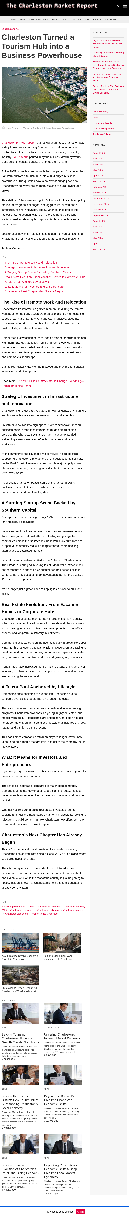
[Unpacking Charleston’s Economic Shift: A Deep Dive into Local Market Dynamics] (63, 1144)
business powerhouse (49, 906)
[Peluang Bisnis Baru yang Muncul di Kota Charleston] (62, 943)
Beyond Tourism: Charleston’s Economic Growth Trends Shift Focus (20, 1038)
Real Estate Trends (38, 19)
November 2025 (101, 204)
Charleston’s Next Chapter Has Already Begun (34, 291)
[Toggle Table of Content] (4, 257)
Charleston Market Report (18, 142)
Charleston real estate (48, 910)
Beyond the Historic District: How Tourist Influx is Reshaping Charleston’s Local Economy (108, 64)
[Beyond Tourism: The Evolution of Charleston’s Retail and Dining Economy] (20, 1144)
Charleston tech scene (16, 913)
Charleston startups (73, 910)
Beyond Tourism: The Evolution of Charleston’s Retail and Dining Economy (20, 1169)
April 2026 (98, 175)
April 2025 (98, 243)
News (22, 19)
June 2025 (98, 232)
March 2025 (99, 249)
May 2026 (98, 170)
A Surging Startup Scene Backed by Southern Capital (38, 272)
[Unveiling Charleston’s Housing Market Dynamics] (63, 1013)
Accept (80, 1212)
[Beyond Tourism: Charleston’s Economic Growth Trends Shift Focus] (20, 1013)
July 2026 (97, 158)
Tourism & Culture (80, 19)
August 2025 (99, 221)
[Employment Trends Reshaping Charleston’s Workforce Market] (20, 975)
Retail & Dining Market (104, 19)
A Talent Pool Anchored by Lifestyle (27, 281)
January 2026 (100, 192)
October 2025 (100, 209)
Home (13, 19)
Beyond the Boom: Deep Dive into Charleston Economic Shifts (61, 1100)
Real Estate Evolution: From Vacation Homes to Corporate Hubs (45, 277)
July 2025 (97, 226)
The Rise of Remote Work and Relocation (31, 262)
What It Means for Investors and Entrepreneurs (34, 286)
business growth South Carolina (18, 906)
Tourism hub (20, 157)
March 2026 (99, 181)
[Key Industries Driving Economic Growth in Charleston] (20, 943)
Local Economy (59, 19)
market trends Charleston (45, 913)
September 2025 (101, 215)
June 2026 (98, 164)
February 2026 (100, 187)
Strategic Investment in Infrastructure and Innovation (37, 267)
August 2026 (99, 153)
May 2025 (98, 238)
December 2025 (101, 198)
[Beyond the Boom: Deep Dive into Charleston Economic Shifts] (63, 1075)
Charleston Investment (22, 910)
